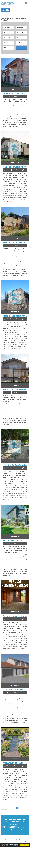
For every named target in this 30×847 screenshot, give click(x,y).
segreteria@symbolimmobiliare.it (15, 830)
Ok (24, 844)
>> (5, 811)
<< (3, 808)
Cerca (21, 48)
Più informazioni (15, 845)
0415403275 (22, 827)
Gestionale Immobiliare (21, 842)
